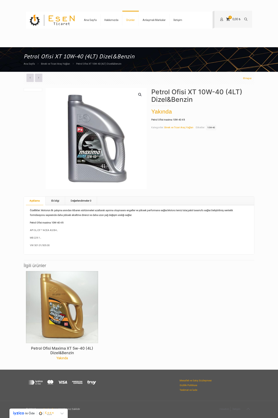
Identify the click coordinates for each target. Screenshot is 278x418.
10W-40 (211, 127)
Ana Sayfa (29, 63)
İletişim (236, 409)
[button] (140, 94)
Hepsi (248, 78)
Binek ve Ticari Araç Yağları (55, 63)
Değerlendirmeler (81, 200)
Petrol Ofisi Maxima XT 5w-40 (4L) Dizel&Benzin (62, 350)
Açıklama (35, 200)
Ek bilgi (55, 200)
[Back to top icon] (248, 409)
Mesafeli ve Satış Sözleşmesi (196, 380)
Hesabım (224, 409)
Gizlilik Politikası (188, 385)
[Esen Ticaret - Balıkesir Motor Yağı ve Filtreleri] (52, 20)
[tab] (35, 201)
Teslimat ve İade (188, 390)
